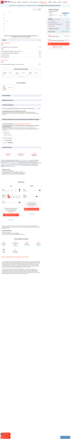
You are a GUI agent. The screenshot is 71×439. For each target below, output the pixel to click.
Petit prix (19, 2)
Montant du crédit (24, 196)
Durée (3, 189)
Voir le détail (10, 219)
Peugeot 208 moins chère (32, 5)
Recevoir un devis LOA (12, 214)
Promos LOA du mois (33, 2)
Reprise (54, 2)
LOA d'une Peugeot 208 (24, 160)
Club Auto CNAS (13, 5)
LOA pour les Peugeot (16, 165)
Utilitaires (50, 2)
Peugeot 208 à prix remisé (12, 162)
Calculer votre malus (65, 31)
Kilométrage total (4, 195)
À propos (60, 2)
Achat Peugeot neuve (22, 5)
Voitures (43, 2)
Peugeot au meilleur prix (6, 164)
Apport (3, 201)
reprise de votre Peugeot (10, 166)
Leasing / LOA (25, 2)
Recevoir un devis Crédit (32, 209)
